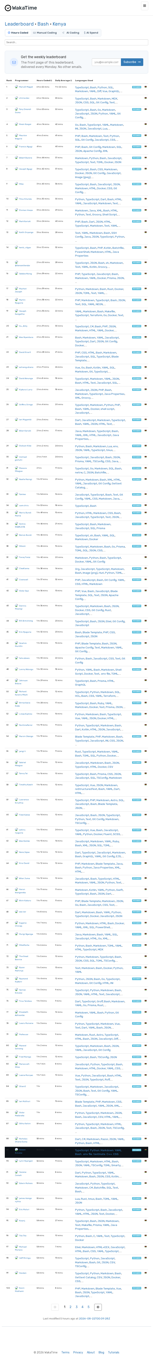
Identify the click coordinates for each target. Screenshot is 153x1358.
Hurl (101, 572)
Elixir (108, 621)
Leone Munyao (26, 1075)
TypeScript (82, 87)
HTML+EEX (102, 1247)
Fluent (108, 834)
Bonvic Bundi (25, 535)
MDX (114, 98)
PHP (77, 135)
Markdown (81, 91)
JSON (78, 102)
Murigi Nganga (26, 934)
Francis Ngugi (25, 146)
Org (77, 568)
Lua (105, 128)
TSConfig (98, 461)
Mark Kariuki (25, 221)
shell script (107, 408)
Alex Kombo (24, 841)
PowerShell (82, 251)
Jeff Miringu (25, 1258)
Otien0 (22, 1086)
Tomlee (22, 494)
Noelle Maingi (25, 479)
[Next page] (98, 1307)
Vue (104, 91)
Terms (65, 1352)
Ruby (101, 703)
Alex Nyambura (26, 337)
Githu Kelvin (25, 1123)
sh (107, 262)
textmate (99, 1154)
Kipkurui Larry (25, 389)
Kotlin (107, 247)
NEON (99, 304)
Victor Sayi (24, 591)
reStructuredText (86, 789)
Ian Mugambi (25, 419)
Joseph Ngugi (25, 169)
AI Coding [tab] (72, 32)
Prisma (111, 278)
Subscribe (130, 62)
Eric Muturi (24, 1209)
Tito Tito (22, 1236)
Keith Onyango (26, 232)
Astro (114, 800)
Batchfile (118, 247)
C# (92, 326)
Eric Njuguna (25, 632)
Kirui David (24, 863)
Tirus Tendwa (25, 1001)
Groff (100, 1001)
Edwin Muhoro (25, 1183)
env (115, 446)
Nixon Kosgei (25, 124)
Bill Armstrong (26, 621)
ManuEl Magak (26, 87)
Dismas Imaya (26, 210)
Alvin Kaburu (25, 900)
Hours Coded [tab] (19, 32)
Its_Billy (23, 326)
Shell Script (109, 214)
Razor (104, 1139)
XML (105, 150)
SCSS (116, 834)
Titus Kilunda (25, 199)
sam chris (24, 505)
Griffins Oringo (26, 404)
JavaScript (82, 113)
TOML (100, 162)
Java (92, 210)
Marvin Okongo (26, 736)
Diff (99, 91)
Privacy (78, 1352)
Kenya (59, 24)
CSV (110, 766)
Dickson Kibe (25, 446)
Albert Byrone (25, 158)
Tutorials (113, 1352)
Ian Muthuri (24, 1101)
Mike (21, 184)
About (91, 1352)
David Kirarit (25, 352)
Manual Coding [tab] (47, 32)
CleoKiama (24, 568)
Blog (101, 1352)
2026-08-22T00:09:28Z (94, 1318)
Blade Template (92, 632)
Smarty (116, 1165)
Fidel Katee (24, 815)
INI (76, 128)
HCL (77, 695)
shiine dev (24, 98)
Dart (103, 199)
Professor (23, 1034)
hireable (136, 87)
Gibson (22, 546)
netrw (78, 472)
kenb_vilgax (25, 247)
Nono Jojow (24, 852)
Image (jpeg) (83, 177)
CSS (86, 102)
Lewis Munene (26, 1023)
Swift (119, 889)
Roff (107, 1079)
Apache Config (92, 150)
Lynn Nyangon (26, 1161)
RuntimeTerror (25, 725)
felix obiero (24, 658)
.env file (105, 673)
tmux (109, 450)
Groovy (96, 214)
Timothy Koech (26, 785)
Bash (43, 24)
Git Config (102, 102)
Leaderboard (19, 24)
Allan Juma (24, 878)
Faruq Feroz (24, 557)
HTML (92, 188)
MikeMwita (24, 945)
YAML (92, 91)
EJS (118, 856)
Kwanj (22, 1221)
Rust (110, 289)
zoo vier (22, 912)
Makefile (110, 311)
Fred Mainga (25, 1057)
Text (112, 102)
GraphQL (114, 91)
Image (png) (90, 572)
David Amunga (26, 378)
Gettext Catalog (85, 1277)
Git (91, 371)
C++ (109, 1154)
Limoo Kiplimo (25, 714)
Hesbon (22, 1273)
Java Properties (114, 393)
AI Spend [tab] (92, 32)
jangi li (22, 751)
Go (99, 109)
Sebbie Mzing (25, 274)
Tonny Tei (23, 773)
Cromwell (23, 579)
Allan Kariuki (25, 431)
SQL (110, 87)
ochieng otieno (26, 367)
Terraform (96, 315)
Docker (108, 162)
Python (102, 87)
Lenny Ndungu (26, 669)
